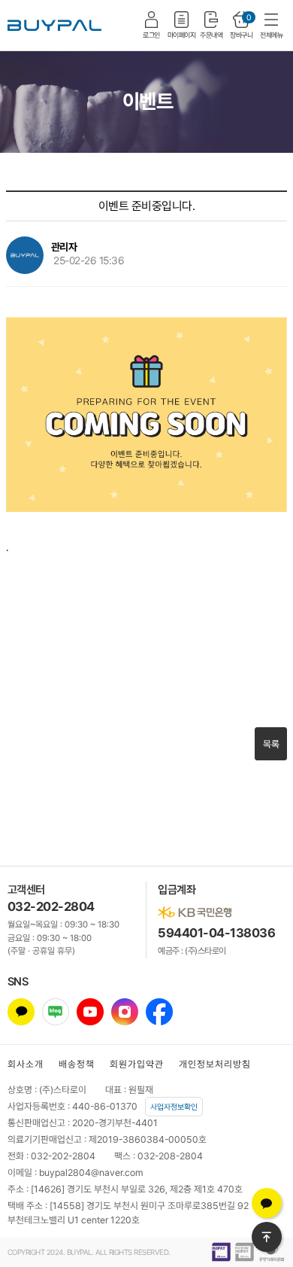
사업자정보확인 (174, 1106)
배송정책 (77, 1064)
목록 (271, 744)
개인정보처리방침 (215, 1064)
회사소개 (26, 1064)
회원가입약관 (137, 1064)
